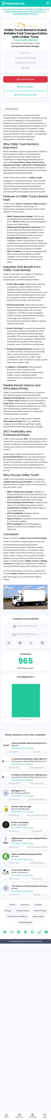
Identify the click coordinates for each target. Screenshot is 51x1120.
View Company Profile (26, 95)
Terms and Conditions (17, 916)
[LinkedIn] (42, 642)
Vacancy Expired (26, 79)
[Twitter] (25, 932)
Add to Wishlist (26, 87)
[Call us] (39, 932)
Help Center (38, 916)
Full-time (26, 53)
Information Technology (22, 43)
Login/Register (25, 922)
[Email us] (46, 932)
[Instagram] (31, 642)
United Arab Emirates (27, 58)
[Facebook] (20, 642)
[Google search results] (9, 642)
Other (37, 43)
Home (12, 905)
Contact (38, 905)
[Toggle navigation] (48, 4)
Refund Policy (40, 910)
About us (25, 905)
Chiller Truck (8, 541)
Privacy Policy (22, 910)
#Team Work (11, 109)
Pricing (8, 910)
